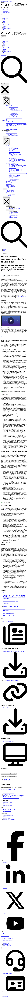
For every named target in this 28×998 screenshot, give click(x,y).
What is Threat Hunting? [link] (14, 179)
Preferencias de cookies (8, 940)
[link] (15, 602)
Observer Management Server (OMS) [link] (17, 110)
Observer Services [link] (10, 191)
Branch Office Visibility (8, 793)
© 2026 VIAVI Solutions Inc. (7, 938)
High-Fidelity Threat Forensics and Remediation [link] (16, 124)
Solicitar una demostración (9, 816)
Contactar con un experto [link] (11, 134)
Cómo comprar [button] (7, 130)
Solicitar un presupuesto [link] (11, 131)
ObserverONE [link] (12, 115)
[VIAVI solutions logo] (14, 34)
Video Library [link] (9, 184)
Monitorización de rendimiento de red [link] (14, 118)
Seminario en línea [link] (10, 185)
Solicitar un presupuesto (8, 815)
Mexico (5, 29)
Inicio (4, 249)
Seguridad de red (7, 811)
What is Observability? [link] (13, 176)
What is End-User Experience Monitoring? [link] (18, 166)
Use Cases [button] (8, 145)
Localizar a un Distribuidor (9, 819)
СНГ (4, 23)
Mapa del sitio (6, 943)
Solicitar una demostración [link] (11, 133)
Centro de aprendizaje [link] (13, 164)
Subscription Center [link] (13, 217)
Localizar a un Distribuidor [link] (12, 135)
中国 (4, 19)
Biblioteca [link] (8, 181)
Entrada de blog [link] (9, 182)
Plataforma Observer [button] (10, 105)
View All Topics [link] (12, 180)
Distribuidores (12, 207)
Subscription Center (5, 936)
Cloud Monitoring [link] (10, 121)
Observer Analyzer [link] (13, 109)
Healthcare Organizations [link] (14, 152)
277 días (6, 509)
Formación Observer (7, 802)
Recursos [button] (6, 136)
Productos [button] (6, 96)
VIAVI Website (6, 9)
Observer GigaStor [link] (13, 113)
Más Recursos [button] (4, 768)
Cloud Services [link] (12, 149)
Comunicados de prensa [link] (14, 215)
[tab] (9, 774)
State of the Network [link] (10, 186)
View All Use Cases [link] (13, 161)
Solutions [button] (5, 120)
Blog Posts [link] (11, 213)
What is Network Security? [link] (14, 175)
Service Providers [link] (12, 158)
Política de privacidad (8, 945)
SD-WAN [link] (11, 157)
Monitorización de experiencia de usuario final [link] (16, 123)
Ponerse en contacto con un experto (8, 789)
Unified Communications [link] (11, 129)
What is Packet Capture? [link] (14, 177)
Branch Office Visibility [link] (14, 148)
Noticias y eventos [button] (10, 209)
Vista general (3, 279)
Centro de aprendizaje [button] (10, 163)
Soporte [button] (5, 189)
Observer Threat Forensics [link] (14, 116)
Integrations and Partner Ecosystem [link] (13, 125)
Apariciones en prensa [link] (13, 212)
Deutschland (6, 24)
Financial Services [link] (13, 150)
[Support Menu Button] (1, 948)
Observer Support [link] (10, 190)
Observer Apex (6, 779)
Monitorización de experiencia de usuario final (13, 796)
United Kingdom (7, 28)
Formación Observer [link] (10, 192)
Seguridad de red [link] (9, 119)
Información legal (7, 944)
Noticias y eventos (13, 211)
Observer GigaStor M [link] (13, 114)
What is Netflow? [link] (12, 168)
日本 (4, 21)
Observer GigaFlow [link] (13, 112)
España (4, 26)
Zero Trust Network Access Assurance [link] (17, 160)
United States (6, 18)
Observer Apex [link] (12, 108)
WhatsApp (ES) (6, 996)
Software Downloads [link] (10, 194)
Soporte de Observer (7, 805)
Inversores (5, 11)
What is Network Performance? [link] (15, 169)
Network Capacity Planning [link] (15, 154)
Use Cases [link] (11, 147)
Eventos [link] (10, 216)
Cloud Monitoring (7, 794)
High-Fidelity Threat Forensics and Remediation (13, 795)
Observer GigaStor (7, 782)
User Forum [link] (8, 187)
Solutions (5, 250)
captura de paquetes (21, 296)
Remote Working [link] (12, 155)
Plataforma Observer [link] (13, 107)
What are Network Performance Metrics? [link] (17, 165)
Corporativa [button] (6, 196)
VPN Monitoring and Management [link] (16, 159)
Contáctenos (6, 942)
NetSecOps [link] (8, 126)
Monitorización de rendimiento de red (11, 798)
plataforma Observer (6, 547)
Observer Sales (6, 12)
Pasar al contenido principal (6, 1)
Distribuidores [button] (9, 205)
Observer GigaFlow (7, 780)
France (4, 27)
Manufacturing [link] (12, 153)
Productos (15, 279)
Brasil (4, 22)
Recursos (9, 279)
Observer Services (7, 803)
